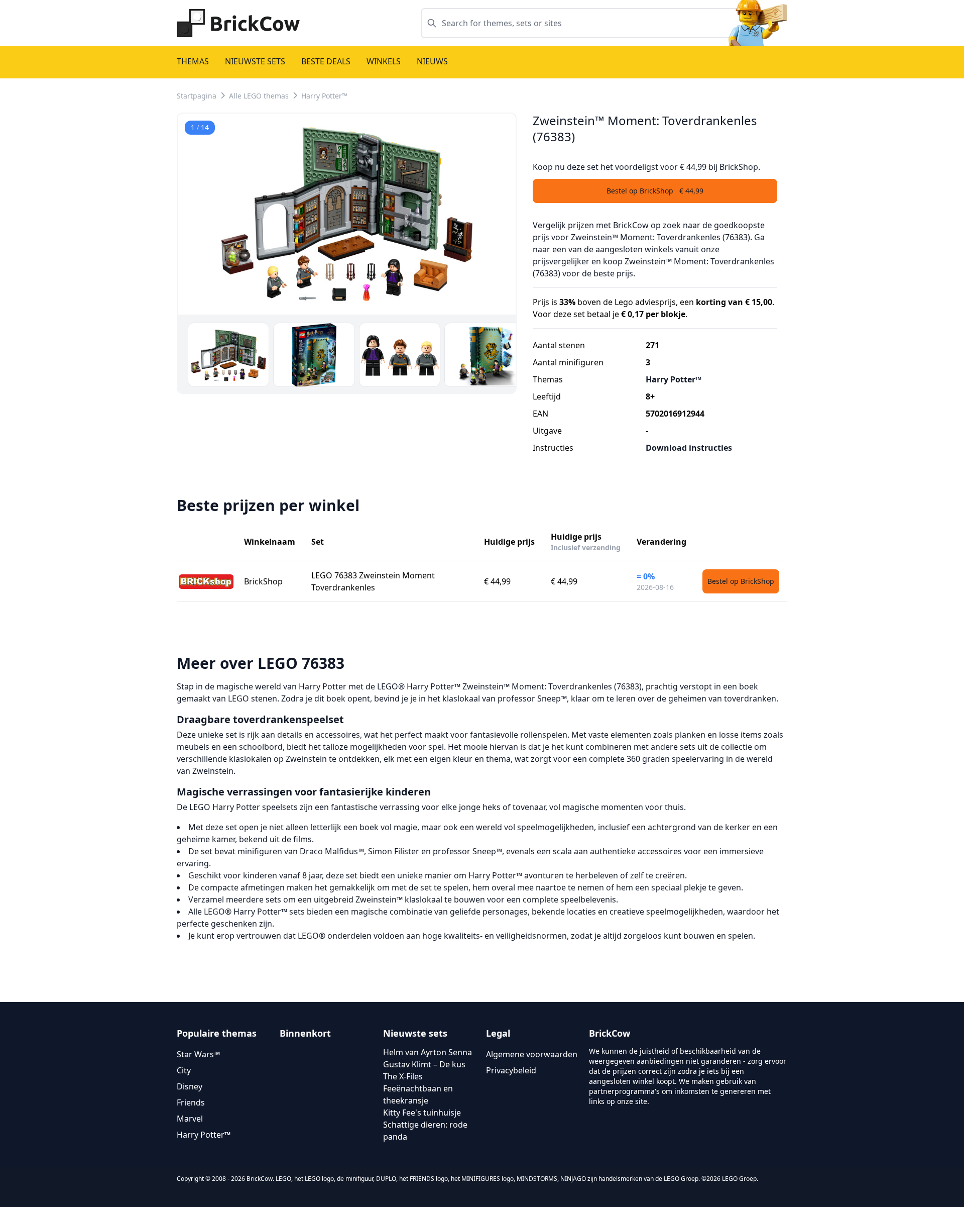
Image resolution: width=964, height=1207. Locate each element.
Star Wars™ (198, 1054)
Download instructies (689, 447)
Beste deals (325, 61)
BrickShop (263, 581)
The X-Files (403, 1076)
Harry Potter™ (324, 95)
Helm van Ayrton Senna (427, 1052)
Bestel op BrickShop (740, 581)
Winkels (384, 61)
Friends (191, 1102)
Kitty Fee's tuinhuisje (422, 1112)
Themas (193, 61)
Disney (189, 1086)
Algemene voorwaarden (531, 1054)
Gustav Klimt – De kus (424, 1064)
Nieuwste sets (255, 61)
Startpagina (196, 95)
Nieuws (432, 61)
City (184, 1070)
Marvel (190, 1118)
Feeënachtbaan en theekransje (418, 1094)
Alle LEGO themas (259, 95)
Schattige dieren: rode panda (425, 1130)
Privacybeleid (511, 1070)
